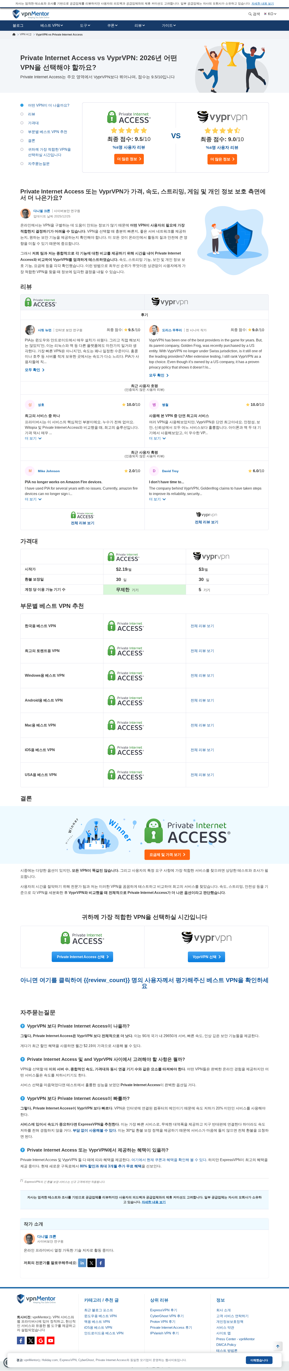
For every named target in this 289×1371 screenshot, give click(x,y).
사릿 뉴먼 (45, 330)
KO (270, 14)
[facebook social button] (21, 1340)
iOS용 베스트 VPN (98, 1327)
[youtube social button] (50, 1340)
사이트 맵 (223, 1333)
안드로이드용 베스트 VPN (104, 1333)
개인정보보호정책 (229, 1321)
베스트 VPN (50, 25)
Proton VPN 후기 (162, 1321)
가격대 (33, 123)
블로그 (18, 25)
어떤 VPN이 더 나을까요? (48, 105)
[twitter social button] (31, 1340)
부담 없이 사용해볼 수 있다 (94, 1130)
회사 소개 (223, 1310)
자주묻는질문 (39, 164)
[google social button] (40, 1340)
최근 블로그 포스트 (98, 1310)
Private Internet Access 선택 (81, 957)
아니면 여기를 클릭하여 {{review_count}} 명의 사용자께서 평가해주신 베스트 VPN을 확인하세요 (144, 983)
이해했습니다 (259, 1360)
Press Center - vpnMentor (235, 1339)
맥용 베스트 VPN (97, 1321)
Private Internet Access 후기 (171, 1327)
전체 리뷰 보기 (82, 523)
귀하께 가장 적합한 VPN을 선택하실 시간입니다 (49, 152)
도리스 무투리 (172, 330)
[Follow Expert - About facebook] (101, 1263)
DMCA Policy (226, 1345)
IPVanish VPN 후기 (164, 1333)
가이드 (167, 25)
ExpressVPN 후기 (163, 1310)
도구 (83, 25)
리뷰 (138, 25)
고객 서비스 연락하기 (232, 1316)
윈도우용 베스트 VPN (100, 1316)
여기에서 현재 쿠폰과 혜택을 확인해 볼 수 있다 (168, 1160)
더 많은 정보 (127, 159)
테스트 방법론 (227, 1350)
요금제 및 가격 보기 (165, 855)
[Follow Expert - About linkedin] (82, 1263)
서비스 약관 (225, 1327)
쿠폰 (110, 25)
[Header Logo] (31, 14)
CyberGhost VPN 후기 (167, 1316)
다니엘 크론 (42, 211)
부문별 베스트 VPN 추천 (47, 132)
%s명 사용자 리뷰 (129, 147)
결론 (31, 141)
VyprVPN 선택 (205, 957)
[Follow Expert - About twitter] (91, 1263)
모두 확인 (33, 370)
